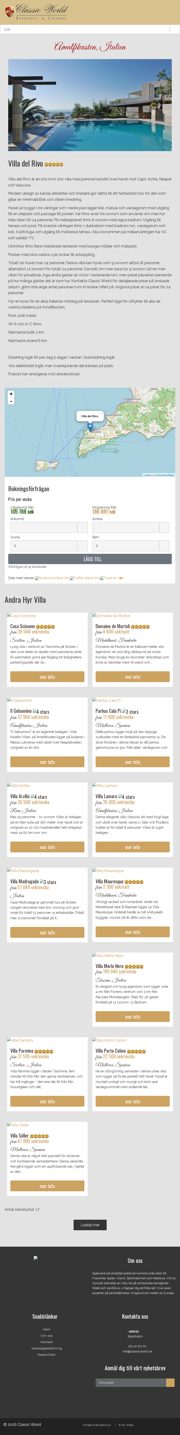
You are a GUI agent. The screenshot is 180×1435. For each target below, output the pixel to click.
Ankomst (17, 518)
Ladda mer (90, 1225)
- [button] (11, 401)
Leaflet (147, 475)
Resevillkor (47, 1354)
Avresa (97, 518)
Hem (47, 1329)
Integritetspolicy (97, 1425)
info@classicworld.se (137, 1351)
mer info (47, 676)
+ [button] (11, 394)
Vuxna (15, 537)
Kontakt (47, 1342)
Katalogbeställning (47, 1348)
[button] (20, 105)
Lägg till (91, 558)
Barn (95, 537)
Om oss (47, 1335)
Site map (126, 1425)
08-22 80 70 (137, 1346)
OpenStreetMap (165, 475)
